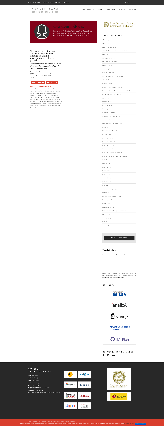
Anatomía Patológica (109, 47)
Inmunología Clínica (109, 134)
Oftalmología (51, 82)
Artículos (90, 10)
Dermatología (107, 83)
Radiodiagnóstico (108, 207)
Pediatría (105, 192)
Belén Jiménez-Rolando (54, 103)
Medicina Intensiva (109, 141)
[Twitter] (125, 2)
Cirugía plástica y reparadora (112, 76)
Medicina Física (107, 138)
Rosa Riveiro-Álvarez (43, 95)
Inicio (82, 10)
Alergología (106, 40)
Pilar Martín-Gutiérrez (40, 103)
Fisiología (105, 109)
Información (110, 10)
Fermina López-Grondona (37, 99)
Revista (99, 10)
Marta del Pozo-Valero (44, 101)
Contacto (132, 10)
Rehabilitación (107, 214)
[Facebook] (103, 355)
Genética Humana (38, 82)
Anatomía (105, 43)
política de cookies (129, 423)
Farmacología (107, 101)
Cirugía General (108, 72)
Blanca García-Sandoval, (46, 105)
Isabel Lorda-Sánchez (41, 97)
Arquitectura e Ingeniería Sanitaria (114, 50)
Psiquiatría (106, 203)
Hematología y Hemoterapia (112, 123)
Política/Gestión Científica (111, 196)
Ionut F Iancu (40, 91)
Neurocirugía (107, 167)
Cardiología (106, 69)
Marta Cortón (57, 105)
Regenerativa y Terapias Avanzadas (114, 210)
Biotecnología (107, 65)
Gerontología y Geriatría (111, 116)
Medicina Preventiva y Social (112, 152)
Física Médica (107, 105)
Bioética (105, 54)
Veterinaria (106, 225)
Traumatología (107, 218)
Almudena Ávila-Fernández (46, 93)
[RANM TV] (128, 2)
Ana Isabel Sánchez (51, 99)
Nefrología (106, 160)
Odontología (106, 178)
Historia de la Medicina (110, 130)
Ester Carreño (34, 105)
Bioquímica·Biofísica (109, 61)
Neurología (106, 170)
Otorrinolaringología (109, 189)
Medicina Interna (108, 145)
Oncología (105, 185)
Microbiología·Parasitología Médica (114, 156)
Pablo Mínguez (55, 101)
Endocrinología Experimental (112, 87)
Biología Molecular (109, 58)
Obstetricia (106, 174)
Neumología (106, 163)
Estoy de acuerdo (140, 423)
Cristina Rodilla (49, 91)
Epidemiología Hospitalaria (111, 94)
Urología (105, 221)
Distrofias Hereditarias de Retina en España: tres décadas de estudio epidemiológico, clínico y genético (43, 56)
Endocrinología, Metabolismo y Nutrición (116, 90)
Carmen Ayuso (34, 108)
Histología (106, 127)
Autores (122, 10)
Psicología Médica (108, 200)
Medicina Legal (107, 149)
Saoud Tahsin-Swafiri (53, 97)
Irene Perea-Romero (41, 89)
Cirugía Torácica (108, 80)
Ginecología (106, 120)
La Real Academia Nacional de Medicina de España (44, 392)
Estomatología (107, 98)
